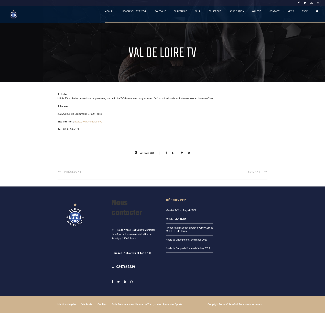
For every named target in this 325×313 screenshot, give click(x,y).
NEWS (291, 11)
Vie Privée (86, 304)
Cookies (102, 304)
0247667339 (125, 267)
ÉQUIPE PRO (215, 11)
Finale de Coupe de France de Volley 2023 (188, 248)
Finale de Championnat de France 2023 (186, 239)
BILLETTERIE (180, 11)
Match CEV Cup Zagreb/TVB (181, 210)
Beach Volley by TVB (135, 11)
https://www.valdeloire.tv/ (88, 121)
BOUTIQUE (160, 11)
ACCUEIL (109, 11)
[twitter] (305, 2)
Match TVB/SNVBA (176, 219)
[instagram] (318, 2)
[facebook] (299, 2)
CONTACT (274, 11)
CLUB (198, 11)
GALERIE (256, 11)
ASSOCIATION (237, 11)
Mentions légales (67, 304)
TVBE (305, 11)
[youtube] (311, 2)
